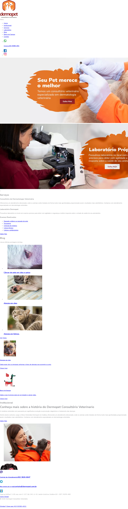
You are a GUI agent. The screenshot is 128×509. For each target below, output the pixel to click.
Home (6, 23)
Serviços (6, 28)
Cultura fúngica (8, 228)
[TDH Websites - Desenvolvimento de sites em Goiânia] (64, 503)
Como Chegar (4, 497)
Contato (6, 37)
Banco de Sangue (9, 34)
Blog (5, 32)
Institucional (7, 25)
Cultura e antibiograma (11, 230)
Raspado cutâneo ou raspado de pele (16, 221)
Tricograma (7, 223)
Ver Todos (3, 338)
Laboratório (7, 30)
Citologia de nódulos (10, 226)
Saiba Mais (3, 234)
